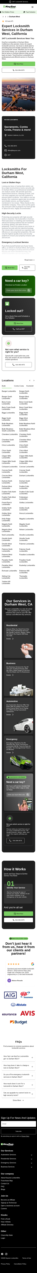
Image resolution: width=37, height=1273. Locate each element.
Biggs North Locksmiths (23, 414)
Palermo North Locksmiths (7, 550)
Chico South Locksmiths (6, 451)
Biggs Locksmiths (8, 413)
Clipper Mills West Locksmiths (26, 462)
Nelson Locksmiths (26, 529)
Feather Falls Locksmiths (24, 487)
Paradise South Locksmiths (25, 561)
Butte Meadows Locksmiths (7, 424)
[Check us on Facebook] (2, 1254)
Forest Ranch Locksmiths (7, 503)
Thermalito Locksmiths (23, 577)
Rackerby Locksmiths (27, 565)
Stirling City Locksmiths (6, 577)
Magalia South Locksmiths (24, 525)
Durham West (14, 17)
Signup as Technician (9, 1203)
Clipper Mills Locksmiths (6, 457)
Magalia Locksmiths (26, 519)
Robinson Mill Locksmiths (24, 572)
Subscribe (18, 1131)
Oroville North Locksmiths (7, 539)
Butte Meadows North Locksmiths (27, 424)
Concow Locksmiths (26, 467)
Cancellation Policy (20, 1264)
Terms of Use (26, 1258)
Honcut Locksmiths (26, 513)
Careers (4, 1208)
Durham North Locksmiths (7, 482)
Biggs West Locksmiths (23, 419)
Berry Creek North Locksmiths (25, 403)
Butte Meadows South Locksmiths (8, 430)
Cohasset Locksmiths (9, 467)
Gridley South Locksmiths (24, 509)
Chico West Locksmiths (23, 451)
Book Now (11, 268)
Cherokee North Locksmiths (25, 435)
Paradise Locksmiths (27, 554)
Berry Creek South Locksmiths (8, 408)
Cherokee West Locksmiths (25, 440)
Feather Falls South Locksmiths (26, 493)
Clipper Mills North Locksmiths (26, 457)
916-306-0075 (19, 70)
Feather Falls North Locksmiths (9, 493)
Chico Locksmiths (8, 445)
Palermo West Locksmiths (7, 555)
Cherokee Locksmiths (10, 434)
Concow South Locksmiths (24, 471)
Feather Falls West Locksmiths (9, 498)
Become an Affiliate (8, 1200)
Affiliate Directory (7, 1225)
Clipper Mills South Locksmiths (9, 462)
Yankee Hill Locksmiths (6, 582)
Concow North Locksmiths (7, 471)
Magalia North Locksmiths (7, 525)
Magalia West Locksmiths (7, 530)
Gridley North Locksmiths (7, 509)
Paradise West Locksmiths (7, 566)
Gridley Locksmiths (26, 502)
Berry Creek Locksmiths (6, 403)
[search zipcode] (29, 290)
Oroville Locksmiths (26, 535)
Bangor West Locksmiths (24, 397)
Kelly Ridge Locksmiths (6, 519)
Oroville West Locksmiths (7, 545)
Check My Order (7, 1235)
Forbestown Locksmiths (23, 498)
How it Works (6, 1222)
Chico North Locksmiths (23, 446)
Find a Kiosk (5, 1219)
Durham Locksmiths (26, 475)
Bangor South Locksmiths (7, 397)
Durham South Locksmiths (24, 482)
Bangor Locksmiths (9, 391)
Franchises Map (7, 1181)
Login (3, 1238)
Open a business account (10, 1206)
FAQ (2, 1186)
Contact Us (5, 1183)
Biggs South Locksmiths (6, 419)
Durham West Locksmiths (7, 487)
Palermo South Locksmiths (24, 550)
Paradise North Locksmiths (7, 561)
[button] (18, 1057)
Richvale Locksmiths (9, 571)
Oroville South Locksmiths (24, 539)
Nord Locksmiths (8, 535)
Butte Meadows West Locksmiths (27, 430)
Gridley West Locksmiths (6, 514)
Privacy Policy (5, 1264)
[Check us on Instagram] (6, 1254)
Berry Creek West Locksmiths (25, 408)
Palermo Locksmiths (26, 544)
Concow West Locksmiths (7, 476)
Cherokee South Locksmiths (8, 440)
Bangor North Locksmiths (24, 392)
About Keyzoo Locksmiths (10, 1178)
